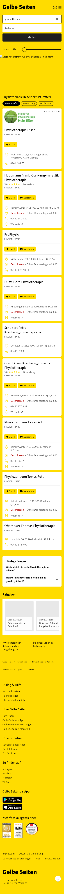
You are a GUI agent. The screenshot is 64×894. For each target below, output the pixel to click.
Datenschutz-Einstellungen (16, 858)
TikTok (5, 782)
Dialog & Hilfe (11, 685)
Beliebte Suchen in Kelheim (43, 644)
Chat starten (28, 197)
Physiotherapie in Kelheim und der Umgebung (11, 646)
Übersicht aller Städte (13, 700)
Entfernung (46, 103)
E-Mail (12, 144)
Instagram (7, 769)
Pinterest (7, 777)
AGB (38, 858)
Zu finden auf (11, 763)
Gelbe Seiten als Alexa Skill (16, 729)
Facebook (7, 773)
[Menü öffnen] (60, 7)
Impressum (8, 853)
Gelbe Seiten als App (13, 720)
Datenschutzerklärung (31, 853)
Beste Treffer (11, 103)
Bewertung (29, 103)
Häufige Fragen (10, 695)
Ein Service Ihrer (14, 881)
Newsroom (8, 715)
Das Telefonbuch (11, 749)
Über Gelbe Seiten (14, 709)
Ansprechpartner (11, 691)
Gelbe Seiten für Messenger (17, 724)
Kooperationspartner (13, 744)
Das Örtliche (9, 753)
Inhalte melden (53, 858)
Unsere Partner (12, 738)
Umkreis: (9, 49)
